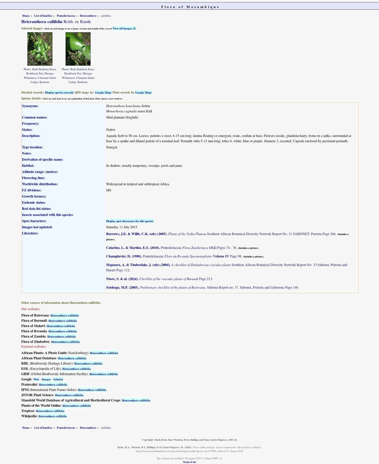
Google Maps (103, 92)
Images (46, 379)
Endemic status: (34, 202)
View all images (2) (124, 28)
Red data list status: (36, 208)
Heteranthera (88, 16)
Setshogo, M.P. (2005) (122, 287)
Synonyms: (30, 105)
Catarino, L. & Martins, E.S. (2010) (132, 247)
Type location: (32, 146)
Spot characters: (34, 220)
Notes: (26, 153)
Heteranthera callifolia (64, 315)
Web (36, 379)
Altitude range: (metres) (39, 171)
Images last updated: (37, 226)
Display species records (59, 92)
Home (26, 16)
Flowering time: (33, 177)
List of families (43, 16)
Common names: (34, 117)
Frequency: (30, 123)
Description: (31, 135)
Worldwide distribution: (40, 183)
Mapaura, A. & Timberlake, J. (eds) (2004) (138, 264)
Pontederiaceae (66, 16)
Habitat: (28, 165)
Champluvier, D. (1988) (123, 256)
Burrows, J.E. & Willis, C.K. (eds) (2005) (136, 233)
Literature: (30, 233)
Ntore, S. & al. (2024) (122, 278)
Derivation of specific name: (42, 159)
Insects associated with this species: (47, 214)
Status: (27, 129)
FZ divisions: (31, 189)
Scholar (58, 379)
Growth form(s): (34, 196)
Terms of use (189, 462)
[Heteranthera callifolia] (39, 48)
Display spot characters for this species (130, 221)
